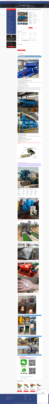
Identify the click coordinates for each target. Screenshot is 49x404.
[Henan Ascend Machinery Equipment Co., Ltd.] (8, 2)
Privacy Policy (30, 399)
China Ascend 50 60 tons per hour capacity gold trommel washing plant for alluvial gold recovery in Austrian (32, 389)
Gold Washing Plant (17, 6)
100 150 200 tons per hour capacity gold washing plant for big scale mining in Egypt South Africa (19, 389)
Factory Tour (25, 397)
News (29, 396)
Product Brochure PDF (35, 16)
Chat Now (11, 46)
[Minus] (47, 390)
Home (14, 6)
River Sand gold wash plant (22, 376)
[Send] (47, 403)
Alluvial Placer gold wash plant (30, 376)
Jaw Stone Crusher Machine (10, 12)
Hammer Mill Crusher (9, 15)
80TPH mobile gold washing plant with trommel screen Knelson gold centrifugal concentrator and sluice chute (26, 389)
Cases (29, 397)
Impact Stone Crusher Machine (10, 22)
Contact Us (25, 399)
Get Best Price (19, 391)
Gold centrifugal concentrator (21, 197)
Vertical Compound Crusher (9, 25)
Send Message (21, 50)
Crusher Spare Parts (9, 28)
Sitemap (29, 398)
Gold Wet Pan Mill (8, 18)
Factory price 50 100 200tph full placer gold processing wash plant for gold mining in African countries (39, 389)
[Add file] (37, 403)
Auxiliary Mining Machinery (9, 32)
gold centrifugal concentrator (32, 164)
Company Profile (25, 396)
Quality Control (25, 398)
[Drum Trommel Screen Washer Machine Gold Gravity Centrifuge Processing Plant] (19, 385)
